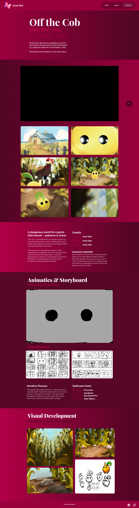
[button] (128, 5)
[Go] (129, 505)
